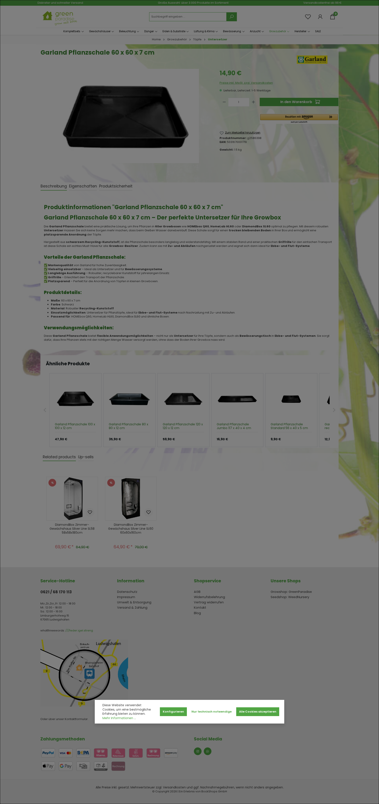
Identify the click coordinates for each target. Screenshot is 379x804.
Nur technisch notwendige (211, 712)
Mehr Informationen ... (119, 718)
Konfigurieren (173, 712)
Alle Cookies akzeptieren (257, 712)
